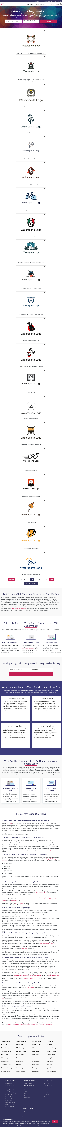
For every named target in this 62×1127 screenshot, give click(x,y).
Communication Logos (7, 1068)
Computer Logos (5, 1071)
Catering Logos (5, 1058)
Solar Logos (50, 1061)
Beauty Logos (4, 1054)
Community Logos (6, 1064)
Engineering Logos (21, 1051)
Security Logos (50, 1058)
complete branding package (30, 978)
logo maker (9, 823)
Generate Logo (31, 674)
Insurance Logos (36, 1051)
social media (26, 975)
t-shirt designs (14, 900)
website (10, 1024)
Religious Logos (51, 1054)
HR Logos (34, 1048)
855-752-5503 (47, 1)
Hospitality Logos (36, 1044)
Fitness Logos (19, 1061)
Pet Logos (49, 1044)
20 (39, 579)
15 (21, 579)
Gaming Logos (20, 1068)
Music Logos (50, 1041)
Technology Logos (51, 1071)
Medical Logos (35, 1071)
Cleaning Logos (5, 1061)
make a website (18, 975)
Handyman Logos (36, 1041)
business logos (19, 903)
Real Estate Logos (51, 1051)
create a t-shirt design (53, 975)
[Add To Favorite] (44, 30)
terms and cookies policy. (32, 1125)
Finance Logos (20, 1058)
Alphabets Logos (5, 1048)
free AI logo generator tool (19, 608)
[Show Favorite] (51, 1)
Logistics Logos (35, 1061)
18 (32, 579)
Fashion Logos (20, 1054)
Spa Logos (49, 1064)
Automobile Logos (6, 1051)
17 (28, 579)
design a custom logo (53, 850)
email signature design (36, 975)
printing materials (40, 892)
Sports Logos (50, 1068)
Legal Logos (35, 1058)
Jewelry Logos (35, 1054)
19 (35, 579)
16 (24, 579)
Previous (11, 579)
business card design (7, 916)
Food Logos (19, 1064)
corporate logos (30, 987)
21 (43, 579)
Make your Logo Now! (31, 583)
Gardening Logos (20, 1071)
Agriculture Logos (5, 1044)
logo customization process (47, 943)
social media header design (20, 1024)
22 (46, 579)
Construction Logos (21, 1041)
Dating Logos (19, 1044)
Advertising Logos (5, 1041)
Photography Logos (52, 1048)
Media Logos (35, 1068)
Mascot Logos (35, 1064)
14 (17, 579)
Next (51, 579)
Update (49, 21)
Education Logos (20, 1048)
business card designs (48, 898)
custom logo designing (27, 648)
